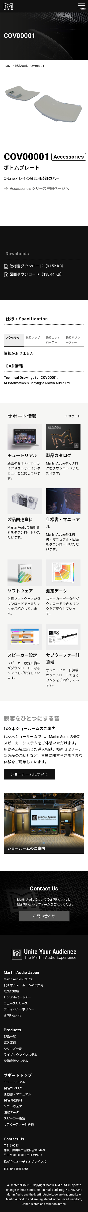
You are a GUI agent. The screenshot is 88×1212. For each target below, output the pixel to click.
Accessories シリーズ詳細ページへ (39, 188)
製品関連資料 (13, 1100)
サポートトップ (18, 1075)
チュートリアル (14, 1082)
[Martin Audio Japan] (44, 956)
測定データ (11, 1112)
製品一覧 (10, 1036)
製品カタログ (13, 1088)
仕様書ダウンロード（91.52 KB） (37, 266)
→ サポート (72, 416)
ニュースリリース (16, 1003)
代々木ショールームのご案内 (23, 985)
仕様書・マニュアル (17, 1094)
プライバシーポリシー (19, 1009)
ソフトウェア (13, 1106)
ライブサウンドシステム (20, 1055)
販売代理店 (11, 991)
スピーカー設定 (14, 1118)
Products (12, 1030)
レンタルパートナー (17, 997)
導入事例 (10, 1043)
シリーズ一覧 (13, 1049)
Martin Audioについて (18, 979)
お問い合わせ (44, 916)
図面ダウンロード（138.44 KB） (36, 274)
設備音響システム (16, 1061)
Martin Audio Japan (21, 972)
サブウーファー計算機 (19, 1124)
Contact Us (14, 1139)
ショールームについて (29, 774)
